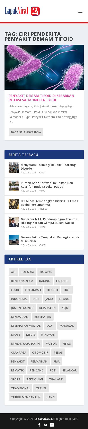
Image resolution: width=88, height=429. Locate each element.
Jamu (49, 299)
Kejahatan (47, 308)
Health (46, 106)
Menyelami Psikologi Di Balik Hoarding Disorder (48, 166)
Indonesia (19, 299)
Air (13, 272)
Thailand (56, 379)
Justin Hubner (22, 308)
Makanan (67, 326)
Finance (42, 208)
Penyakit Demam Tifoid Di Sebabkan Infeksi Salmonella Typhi (41, 98)
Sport (41, 245)
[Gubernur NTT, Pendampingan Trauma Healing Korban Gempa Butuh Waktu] (14, 222)
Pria (56, 361)
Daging (44, 281)
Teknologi (34, 379)
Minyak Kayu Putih (25, 343)
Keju (65, 308)
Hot (67, 290)
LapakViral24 (43, 419)
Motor (51, 343)
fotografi (33, 290)
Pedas (58, 352)
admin (18, 106)
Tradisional (20, 388)
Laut (50, 326)
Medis (30, 334)
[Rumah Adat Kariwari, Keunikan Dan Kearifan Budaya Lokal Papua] (14, 186)
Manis (15, 334)
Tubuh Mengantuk (26, 397)
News (41, 190)
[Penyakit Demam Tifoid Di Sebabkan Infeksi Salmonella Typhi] (44, 67)
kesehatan (42, 317)
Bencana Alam (22, 281)
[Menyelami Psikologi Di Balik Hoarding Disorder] (14, 167)
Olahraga (18, 352)
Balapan (46, 272)
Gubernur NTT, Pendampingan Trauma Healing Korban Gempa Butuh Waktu (49, 221)
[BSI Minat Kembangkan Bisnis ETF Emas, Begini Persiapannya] (14, 204)
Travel (41, 388)
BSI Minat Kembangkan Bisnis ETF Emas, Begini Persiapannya (50, 203)
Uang (50, 397)
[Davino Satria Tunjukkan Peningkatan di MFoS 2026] (14, 240)
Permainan (39, 361)
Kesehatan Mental (26, 326)
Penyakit (18, 361)
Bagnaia (27, 272)
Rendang (37, 370)
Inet (36, 299)
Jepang (64, 299)
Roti (53, 370)
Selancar (69, 370)
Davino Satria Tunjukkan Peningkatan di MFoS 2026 (50, 239)
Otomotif (40, 352)
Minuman (48, 334)
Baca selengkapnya (26, 132)
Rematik (17, 370)
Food (41, 172)
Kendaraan (19, 317)
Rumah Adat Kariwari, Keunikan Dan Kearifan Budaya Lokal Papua (47, 184)
